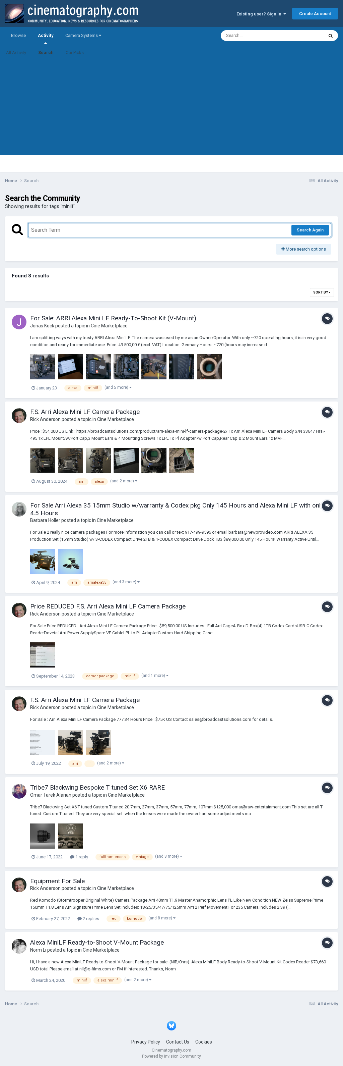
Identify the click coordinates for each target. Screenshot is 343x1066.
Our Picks (75, 52)
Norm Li (38, 950)
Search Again (310, 229)
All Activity (16, 52)
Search (46, 52)
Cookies (203, 1042)
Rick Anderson (45, 419)
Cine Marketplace (109, 325)
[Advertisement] (171, 108)
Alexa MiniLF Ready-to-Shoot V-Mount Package (97, 942)
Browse (18, 35)
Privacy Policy (145, 1042)
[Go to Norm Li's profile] (19, 946)
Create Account (315, 13)
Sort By (321, 292)
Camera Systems (82, 35)
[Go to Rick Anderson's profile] (19, 415)
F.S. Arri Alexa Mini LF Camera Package (85, 412)
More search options (305, 249)
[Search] (330, 35)
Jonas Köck (42, 325)
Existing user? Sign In (259, 13)
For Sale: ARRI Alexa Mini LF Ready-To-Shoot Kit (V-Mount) (113, 318)
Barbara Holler (45, 520)
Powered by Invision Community (171, 1056)
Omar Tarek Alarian (50, 795)
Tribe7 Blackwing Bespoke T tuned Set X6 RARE (97, 787)
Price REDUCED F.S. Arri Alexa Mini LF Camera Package (108, 606)
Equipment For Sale (57, 881)
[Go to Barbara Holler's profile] (19, 509)
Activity (45, 35)
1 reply (81, 856)
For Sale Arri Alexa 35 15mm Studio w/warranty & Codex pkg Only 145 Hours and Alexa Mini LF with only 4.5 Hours (177, 509)
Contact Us (177, 1042)
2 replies (90, 918)
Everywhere (303, 35)
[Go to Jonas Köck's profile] (19, 322)
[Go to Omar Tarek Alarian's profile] (19, 791)
